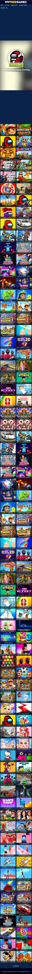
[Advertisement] (16, 25)
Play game (16, 65)
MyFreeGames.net (15, 971)
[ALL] (29, 5)
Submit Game (23, 5)
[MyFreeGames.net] (16, 1)
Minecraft (14, 5)
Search (4, 8)
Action (7, 5)
